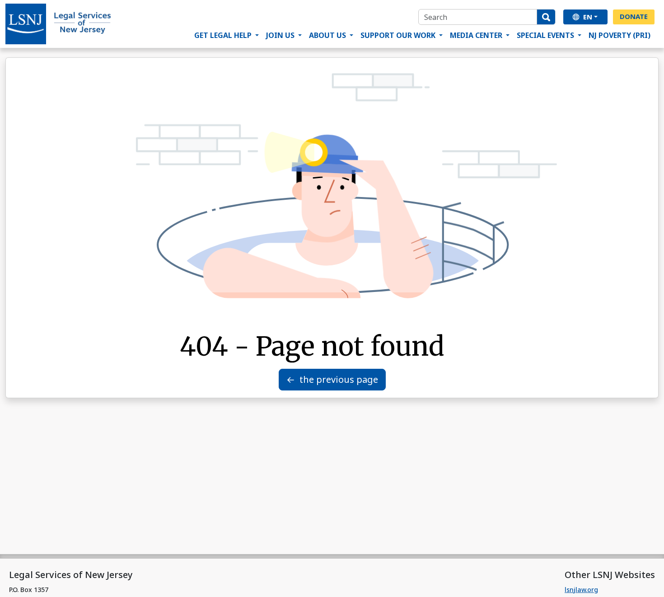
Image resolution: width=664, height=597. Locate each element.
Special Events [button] (546, 35)
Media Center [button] (477, 35)
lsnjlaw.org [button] (581, 589)
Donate (634, 16)
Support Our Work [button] (398, 35)
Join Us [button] (281, 35)
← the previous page (332, 379)
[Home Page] (58, 24)
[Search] (546, 17)
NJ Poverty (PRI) (619, 35)
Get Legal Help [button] (223, 35)
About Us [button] (328, 35)
